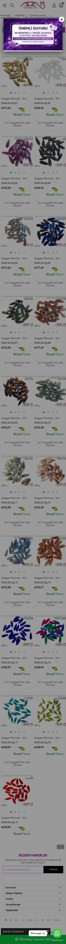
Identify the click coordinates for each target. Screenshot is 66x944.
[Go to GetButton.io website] (57, 940)
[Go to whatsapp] (57, 933)
